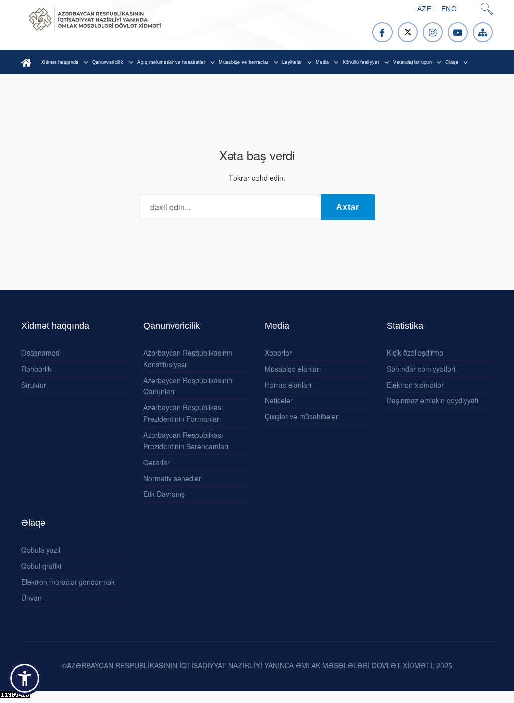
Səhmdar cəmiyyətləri (421, 369)
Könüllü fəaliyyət (361, 62)
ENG (449, 9)
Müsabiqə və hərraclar (243, 62)
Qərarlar (156, 462)
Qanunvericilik (107, 62)
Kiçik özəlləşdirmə (415, 352)
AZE (424, 9)
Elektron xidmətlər (415, 385)
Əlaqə (451, 62)
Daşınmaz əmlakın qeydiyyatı (432, 400)
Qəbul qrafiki (41, 566)
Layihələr (292, 62)
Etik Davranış (164, 494)
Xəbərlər (278, 352)
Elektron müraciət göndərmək (68, 582)
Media (322, 62)
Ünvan (31, 598)
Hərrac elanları (288, 385)
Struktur (33, 385)
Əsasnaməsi (41, 352)
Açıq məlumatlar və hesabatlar (171, 62)
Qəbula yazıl (40, 550)
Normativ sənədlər (172, 478)
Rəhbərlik (36, 369)
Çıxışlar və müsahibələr (301, 416)
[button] (24, 678)
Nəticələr (279, 400)
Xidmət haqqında (60, 62)
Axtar (348, 207)
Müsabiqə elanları (293, 369)
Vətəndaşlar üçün (412, 62)
